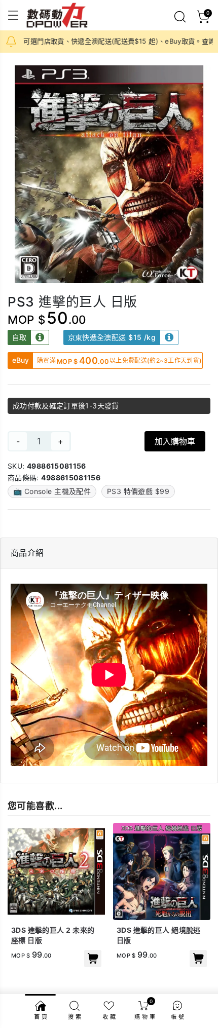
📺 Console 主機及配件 (52, 491)
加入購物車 (175, 441)
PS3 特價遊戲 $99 (138, 491)
